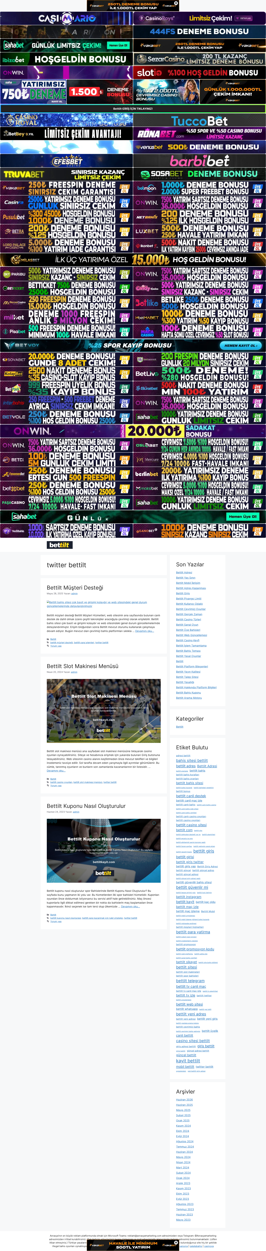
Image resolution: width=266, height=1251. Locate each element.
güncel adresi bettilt (198, 1050)
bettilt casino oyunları (61, 782)
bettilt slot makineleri (188, 971)
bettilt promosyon (186, 944)
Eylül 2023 (182, 1198)
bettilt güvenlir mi (192, 887)
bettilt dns (198, 831)
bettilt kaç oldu (206, 902)
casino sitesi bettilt (193, 1040)
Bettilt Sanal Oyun (187, 624)
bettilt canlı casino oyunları (191, 816)
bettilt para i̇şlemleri (84, 642)
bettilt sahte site (200, 954)
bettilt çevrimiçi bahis (188, 1026)
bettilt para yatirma (193, 932)
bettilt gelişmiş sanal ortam (204, 846)
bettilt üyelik (210, 1031)
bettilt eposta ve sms (184, 839)
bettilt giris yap (186, 866)
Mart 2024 (182, 1167)
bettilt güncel (183, 870)
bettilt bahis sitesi (189, 783)
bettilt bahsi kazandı (184, 788)
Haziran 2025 (184, 1104)
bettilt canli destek (191, 796)
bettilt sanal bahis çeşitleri (186, 958)
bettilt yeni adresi (186, 1018)
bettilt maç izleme (188, 911)
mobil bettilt (185, 1066)
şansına (183, 1246)
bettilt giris (203, 851)
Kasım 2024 (183, 1125)
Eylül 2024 (182, 1136)
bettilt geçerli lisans (184, 852)
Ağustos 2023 (184, 1204)
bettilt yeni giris (207, 1018)
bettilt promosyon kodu (195, 949)
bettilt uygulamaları (183, 1000)
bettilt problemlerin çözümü (187, 941)
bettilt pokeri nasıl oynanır (186, 937)
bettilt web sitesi (189, 1004)
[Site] (66, 188)
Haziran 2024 (184, 1151)
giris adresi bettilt (186, 1046)
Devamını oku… (144, 631)
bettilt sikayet (186, 962)
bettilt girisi (185, 857)
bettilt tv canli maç (191, 986)
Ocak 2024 (183, 1178)
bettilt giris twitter (190, 862)
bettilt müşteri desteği (61, 642)
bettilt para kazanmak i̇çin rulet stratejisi (102, 918)
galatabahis (196, 1246)
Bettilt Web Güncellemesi (191, 635)
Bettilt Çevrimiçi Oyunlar (191, 609)
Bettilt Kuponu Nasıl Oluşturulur (86, 806)
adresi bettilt (183, 755)
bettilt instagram (188, 897)
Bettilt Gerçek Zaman (189, 614)
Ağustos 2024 (184, 1141)
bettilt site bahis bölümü (208, 963)
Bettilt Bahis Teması (188, 650)
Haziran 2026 (184, 1099)
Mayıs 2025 (183, 1110)
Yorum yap (56, 646)
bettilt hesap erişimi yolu (185, 893)
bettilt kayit (185, 902)
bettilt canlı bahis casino (206, 805)
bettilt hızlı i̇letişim (204, 893)
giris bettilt (205, 1046)
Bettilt (53, 639)
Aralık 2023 (183, 1183)
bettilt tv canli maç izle (188, 990)
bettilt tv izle (185, 995)
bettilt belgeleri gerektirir (204, 788)
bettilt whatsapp (187, 1009)
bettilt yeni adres (191, 1014)
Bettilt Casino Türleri (188, 619)
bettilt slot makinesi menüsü (87, 782)
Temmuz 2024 (185, 1146)
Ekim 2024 (182, 1131)
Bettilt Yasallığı (185, 682)
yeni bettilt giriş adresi (197, 1071)
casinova (209, 1246)
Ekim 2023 (182, 1193)
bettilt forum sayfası (184, 846)
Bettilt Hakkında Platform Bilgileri (196, 687)
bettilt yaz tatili (205, 1009)
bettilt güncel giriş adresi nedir (188, 878)
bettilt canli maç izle (189, 800)
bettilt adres (186, 766)
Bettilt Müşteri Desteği (75, 587)
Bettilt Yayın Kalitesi (188, 671)
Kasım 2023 (183, 1188)
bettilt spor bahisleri (187, 975)
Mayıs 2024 (183, 1157)
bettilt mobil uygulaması (185, 916)
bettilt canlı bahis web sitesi (187, 809)
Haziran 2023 (184, 1214)
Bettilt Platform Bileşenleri (192, 666)
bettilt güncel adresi (187, 874)
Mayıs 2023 (183, 1219)
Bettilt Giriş (183, 593)
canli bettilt (184, 1035)
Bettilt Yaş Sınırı (185, 577)
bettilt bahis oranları (187, 778)
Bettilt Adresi (184, 572)
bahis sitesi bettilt (192, 760)
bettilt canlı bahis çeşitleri (186, 813)
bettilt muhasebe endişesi (186, 923)
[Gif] (133, 259)
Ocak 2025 (182, 1120)
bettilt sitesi (186, 967)
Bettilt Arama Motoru (189, 697)
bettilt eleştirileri (208, 835)
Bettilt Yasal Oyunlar (188, 656)
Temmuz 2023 (185, 1209)
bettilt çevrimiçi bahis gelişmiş (188, 1031)
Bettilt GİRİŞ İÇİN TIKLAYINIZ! (133, 108)
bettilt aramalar (182, 771)
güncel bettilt (186, 1055)
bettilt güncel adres (203, 870)
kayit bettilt (188, 1060)
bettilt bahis (197, 770)
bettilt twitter (204, 995)
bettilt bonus (183, 791)
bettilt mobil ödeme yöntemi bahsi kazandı (192, 920)
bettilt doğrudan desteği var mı (188, 835)
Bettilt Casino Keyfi (187, 640)
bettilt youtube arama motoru (187, 1023)
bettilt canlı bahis (185, 804)
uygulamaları (181, 1071)
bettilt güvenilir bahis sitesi (194, 882)
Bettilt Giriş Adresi (207, 866)
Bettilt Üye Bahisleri (188, 629)
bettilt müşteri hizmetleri (190, 927)
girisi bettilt (180, 1051)
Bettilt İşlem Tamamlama (191, 645)
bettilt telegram (190, 980)
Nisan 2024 (183, 1162)
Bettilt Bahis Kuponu (188, 692)
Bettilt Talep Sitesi (187, 677)
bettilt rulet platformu (184, 954)
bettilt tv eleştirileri (210, 991)
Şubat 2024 (183, 1172)
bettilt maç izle (187, 907)
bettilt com (184, 830)
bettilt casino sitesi (191, 825)
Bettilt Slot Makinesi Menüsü (82, 666)
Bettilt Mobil (208, 911)
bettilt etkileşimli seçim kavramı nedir (191, 842)
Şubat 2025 (183, 1115)
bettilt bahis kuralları (187, 774)
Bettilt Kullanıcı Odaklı (189, 603)
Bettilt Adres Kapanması (191, 588)
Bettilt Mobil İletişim (188, 582)
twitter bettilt (101, 642)
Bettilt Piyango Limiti (188, 598)
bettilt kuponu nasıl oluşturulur (65, 918)
